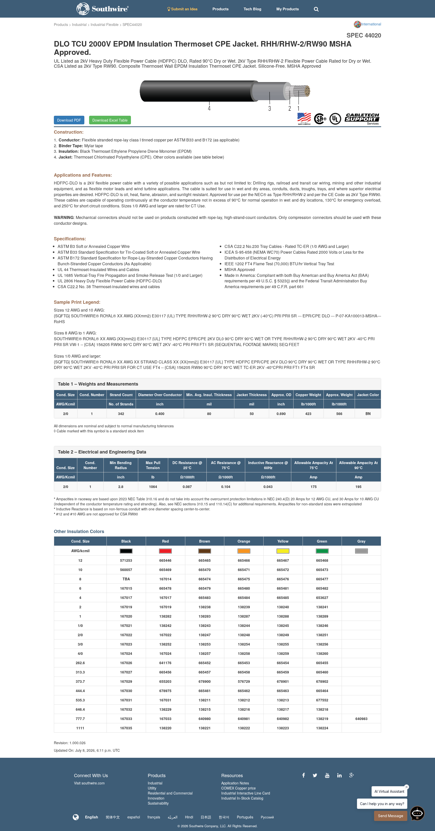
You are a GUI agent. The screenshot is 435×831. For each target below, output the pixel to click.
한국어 (224, 816)
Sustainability (158, 803)
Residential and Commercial (170, 793)
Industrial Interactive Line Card (245, 793)
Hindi (189, 816)
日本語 (206, 816)
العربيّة (172, 816)
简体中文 (113, 816)
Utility (152, 787)
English (91, 816)
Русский (267, 816)
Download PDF (69, 120)
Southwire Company (203, 825)
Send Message (390, 816)
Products (61, 24)
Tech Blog (252, 9)
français (154, 816)
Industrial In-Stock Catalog (242, 798)
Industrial (79, 24)
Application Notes (235, 782)
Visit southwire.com (89, 782)
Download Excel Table (110, 120)
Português (245, 816)
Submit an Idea (183, 9)
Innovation (156, 798)
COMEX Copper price (238, 787)
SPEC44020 (132, 24)
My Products (287, 9)
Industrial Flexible (105, 24)
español (133, 816)
